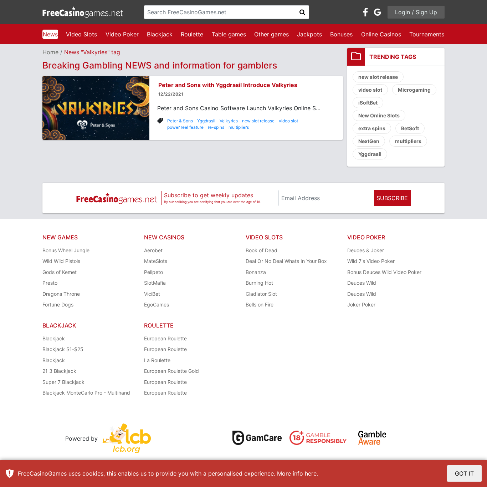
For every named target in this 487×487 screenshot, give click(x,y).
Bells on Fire (259, 304)
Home (50, 52)
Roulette (192, 34)
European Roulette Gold (171, 371)
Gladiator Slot (261, 294)
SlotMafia (155, 283)
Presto (49, 283)
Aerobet (153, 250)
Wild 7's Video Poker (371, 261)
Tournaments (426, 34)
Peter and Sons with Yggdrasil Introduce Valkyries (227, 84)
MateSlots (155, 261)
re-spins (216, 127)
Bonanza (256, 272)
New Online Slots (379, 115)
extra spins (371, 128)
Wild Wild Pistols (61, 261)
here (311, 473)
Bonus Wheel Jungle (65, 250)
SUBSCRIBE (392, 198)
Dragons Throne (61, 294)
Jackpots (309, 34)
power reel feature (185, 127)
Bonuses (341, 34)
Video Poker (122, 34)
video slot (288, 120)
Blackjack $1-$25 (62, 349)
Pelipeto (153, 272)
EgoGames (156, 304)
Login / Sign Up (416, 12)
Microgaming (414, 90)
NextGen (368, 141)
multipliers (239, 127)
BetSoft (410, 128)
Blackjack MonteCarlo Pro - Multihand (86, 393)
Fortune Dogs (57, 304)
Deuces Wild (361, 283)
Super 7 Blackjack (63, 382)
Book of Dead (261, 250)
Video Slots (81, 34)
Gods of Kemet (59, 272)
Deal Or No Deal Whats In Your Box (286, 261)
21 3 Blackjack (59, 371)
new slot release (258, 120)
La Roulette (157, 360)
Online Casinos (381, 34)
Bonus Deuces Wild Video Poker (384, 272)
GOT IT (464, 473)
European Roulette (165, 338)
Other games (271, 34)
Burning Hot (259, 283)
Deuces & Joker (365, 250)
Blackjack (160, 34)
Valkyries (229, 120)
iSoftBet (368, 103)
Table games (229, 34)
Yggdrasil (206, 120)
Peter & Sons (180, 120)
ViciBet (152, 294)
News (50, 34)
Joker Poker (361, 304)
